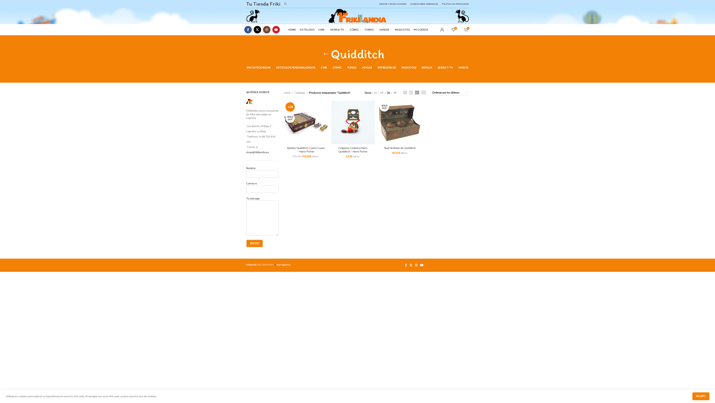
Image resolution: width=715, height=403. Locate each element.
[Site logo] (253, 15)
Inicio (287, 92)
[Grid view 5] (424, 92)
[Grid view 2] (405, 92)
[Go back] (326, 54)
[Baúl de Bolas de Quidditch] (400, 122)
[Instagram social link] (266, 29)
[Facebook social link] (248, 29)
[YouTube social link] (276, 29)
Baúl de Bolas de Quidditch (400, 147)
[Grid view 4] (417, 92)
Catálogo (299, 92)
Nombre (251, 168)
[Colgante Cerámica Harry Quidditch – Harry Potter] (353, 122)
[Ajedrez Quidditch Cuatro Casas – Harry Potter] (305, 122)
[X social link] (257, 29)
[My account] (442, 29)
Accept (701, 396)
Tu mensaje (253, 198)
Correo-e (251, 183)
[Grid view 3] (411, 92)
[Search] (285, 4)
